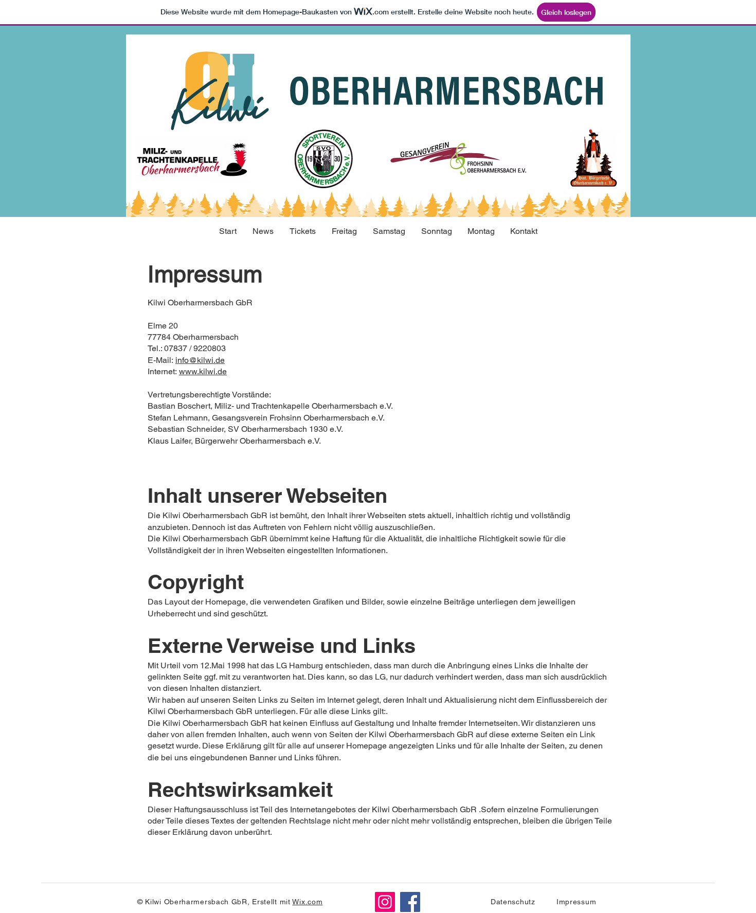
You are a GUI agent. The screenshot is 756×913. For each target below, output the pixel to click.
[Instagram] (385, 902)
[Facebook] (410, 902)
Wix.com (307, 902)
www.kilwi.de (203, 371)
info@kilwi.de (200, 360)
